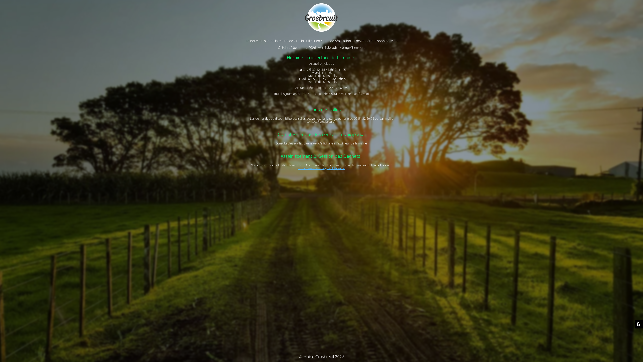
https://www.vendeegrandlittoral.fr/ (321, 168)
